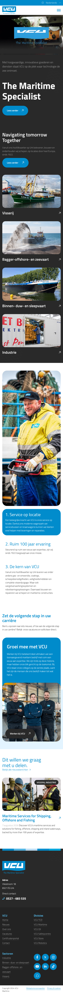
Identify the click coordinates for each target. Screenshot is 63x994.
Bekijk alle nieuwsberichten (15, 769)
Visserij (8, 213)
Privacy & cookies (54, 988)
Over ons (6, 929)
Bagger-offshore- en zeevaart (25, 259)
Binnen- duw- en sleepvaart (24, 306)
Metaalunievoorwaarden (35, 988)
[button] (51, 3)
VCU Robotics (40, 943)
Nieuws (5, 924)
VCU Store (39, 938)
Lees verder (12, 110)
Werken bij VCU (17, 733)
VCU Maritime (40, 924)
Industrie (9, 352)
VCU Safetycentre (42, 933)
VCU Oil (37, 929)
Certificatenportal (10, 938)
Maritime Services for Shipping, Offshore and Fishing (26, 818)
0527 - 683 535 (16, 898)
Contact (6, 943)
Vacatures (7, 933)
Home (5, 920)
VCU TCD (38, 920)
